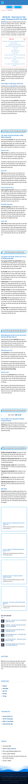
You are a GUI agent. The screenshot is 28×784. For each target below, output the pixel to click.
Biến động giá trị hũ (15, 60)
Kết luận (14, 65)
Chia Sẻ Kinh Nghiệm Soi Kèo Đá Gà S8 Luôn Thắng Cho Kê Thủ (15, 644)
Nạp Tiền (5, 691)
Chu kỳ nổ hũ (15, 62)
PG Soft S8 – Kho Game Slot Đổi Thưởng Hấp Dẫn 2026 (14, 603)
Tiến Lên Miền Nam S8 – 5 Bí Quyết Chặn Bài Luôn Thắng (15, 635)
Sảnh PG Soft (15, 47)
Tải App (4, 696)
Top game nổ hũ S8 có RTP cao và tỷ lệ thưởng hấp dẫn (14, 55)
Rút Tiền (5, 693)
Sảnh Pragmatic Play (15, 50)
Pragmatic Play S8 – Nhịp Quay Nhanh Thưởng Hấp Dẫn (13, 576)
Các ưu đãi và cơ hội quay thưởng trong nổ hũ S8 (15, 63)
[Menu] (2, 2)
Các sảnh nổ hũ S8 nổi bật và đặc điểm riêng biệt (15, 46)
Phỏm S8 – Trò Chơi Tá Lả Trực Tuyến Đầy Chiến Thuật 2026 (15, 621)
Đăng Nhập (5, 688)
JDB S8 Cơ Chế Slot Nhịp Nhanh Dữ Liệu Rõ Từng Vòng (13, 523)
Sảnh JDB (15, 53)
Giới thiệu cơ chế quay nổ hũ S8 (14, 44)
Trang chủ (3, 10)
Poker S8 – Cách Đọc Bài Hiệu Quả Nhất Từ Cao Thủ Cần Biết (15, 625)
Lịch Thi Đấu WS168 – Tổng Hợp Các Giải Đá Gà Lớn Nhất (15, 640)
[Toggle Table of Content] (23, 39)
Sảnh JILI (15, 49)
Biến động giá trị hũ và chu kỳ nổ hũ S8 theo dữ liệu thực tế (14, 58)
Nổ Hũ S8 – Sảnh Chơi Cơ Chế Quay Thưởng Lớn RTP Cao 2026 (14, 42)
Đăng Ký (5, 686)
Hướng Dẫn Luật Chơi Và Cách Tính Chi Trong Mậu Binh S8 (15, 630)
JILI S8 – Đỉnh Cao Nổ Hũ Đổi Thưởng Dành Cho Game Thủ (13, 550)
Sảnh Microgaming (15, 51)
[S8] (15, 2)
